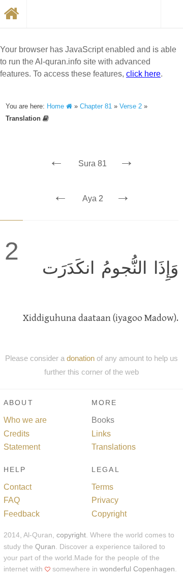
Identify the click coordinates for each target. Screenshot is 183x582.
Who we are (25, 420)
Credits (16, 433)
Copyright (109, 514)
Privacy (105, 500)
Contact (18, 487)
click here (143, 73)
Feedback (22, 514)
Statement (22, 447)
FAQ (12, 500)
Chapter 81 (96, 106)
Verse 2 (130, 106)
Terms (102, 487)
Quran (45, 547)
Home (56, 106)
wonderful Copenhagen (137, 569)
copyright (71, 535)
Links (101, 433)
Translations (114, 447)
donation (81, 358)
